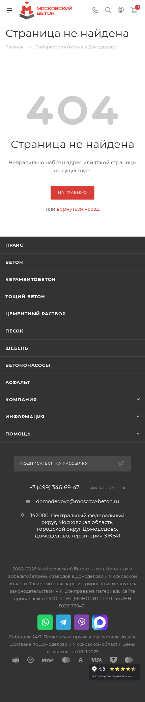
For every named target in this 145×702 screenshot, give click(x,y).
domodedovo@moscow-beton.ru (77, 501)
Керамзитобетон (30, 279)
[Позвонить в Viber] (81, 622)
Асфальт (17, 382)
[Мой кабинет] (121, 10)
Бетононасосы (27, 365)
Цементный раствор (35, 313)
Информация (25, 416)
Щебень (16, 348)
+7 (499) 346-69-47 (54, 487)
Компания (21, 399)
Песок (14, 331)
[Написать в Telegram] (63, 622)
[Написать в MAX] (100, 622)
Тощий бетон (25, 296)
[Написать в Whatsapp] (45, 622)
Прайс (14, 245)
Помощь (18, 433)
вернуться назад (78, 209)
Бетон (14, 262)
